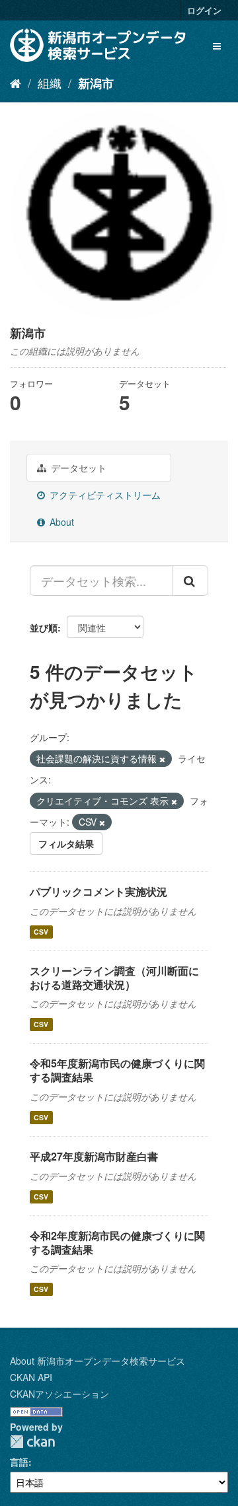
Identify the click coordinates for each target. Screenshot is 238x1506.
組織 (49, 82)
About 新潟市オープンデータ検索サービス (97, 1360)
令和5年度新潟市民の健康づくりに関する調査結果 (117, 1070)
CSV (41, 932)
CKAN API (31, 1377)
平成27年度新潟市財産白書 (94, 1156)
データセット (77, 467)
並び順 (44, 627)
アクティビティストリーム (104, 494)
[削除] (162, 759)
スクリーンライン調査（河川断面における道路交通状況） (114, 977)
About (60, 521)
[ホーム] (15, 82)
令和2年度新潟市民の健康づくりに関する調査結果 (117, 1242)
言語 (19, 1461)
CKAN (32, 1442)
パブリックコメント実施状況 (98, 891)
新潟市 (96, 83)
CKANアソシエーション (59, 1393)
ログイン (204, 10)
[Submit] (190, 580)
